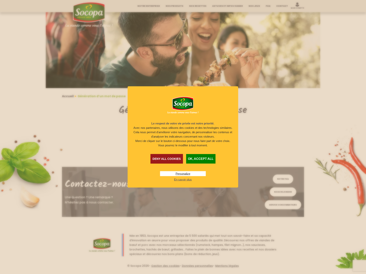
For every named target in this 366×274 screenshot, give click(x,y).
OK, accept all (201, 158)
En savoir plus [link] (183, 179)
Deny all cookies (166, 158)
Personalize (183, 173)
